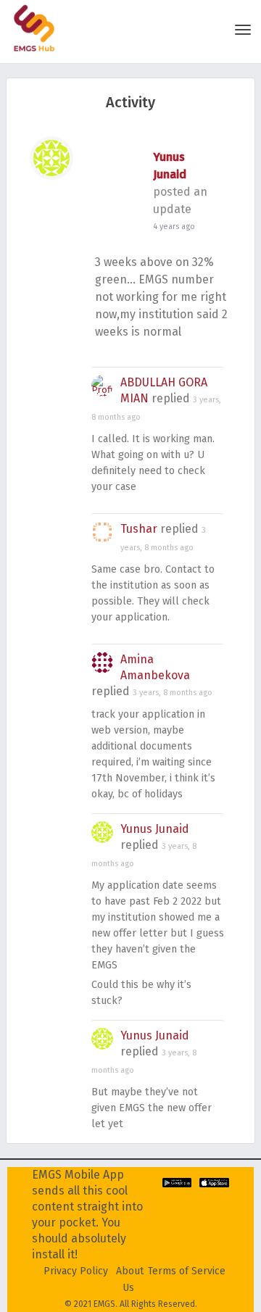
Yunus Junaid (154, 829)
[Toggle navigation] (243, 29)
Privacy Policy (76, 1271)
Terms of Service (186, 1271)
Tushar (138, 529)
